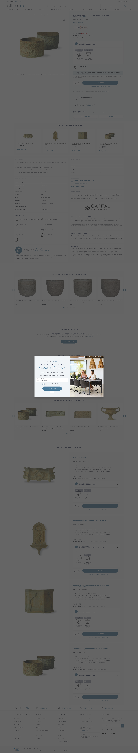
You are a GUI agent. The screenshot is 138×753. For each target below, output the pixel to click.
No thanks (52, 392)
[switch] (44, 384)
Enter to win (52, 388)
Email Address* (40, 378)
